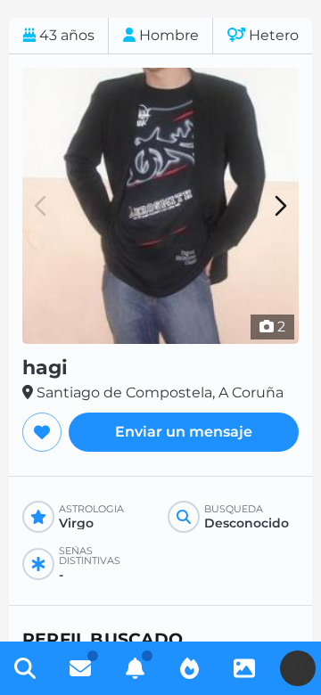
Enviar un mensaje (183, 431)
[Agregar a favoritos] (42, 432)
